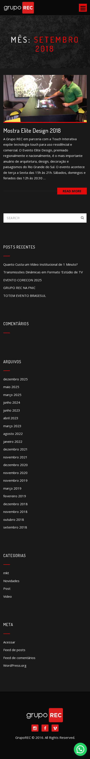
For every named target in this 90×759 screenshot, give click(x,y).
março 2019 (12, 488)
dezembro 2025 (15, 379)
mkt (6, 573)
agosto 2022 (13, 433)
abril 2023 (10, 418)
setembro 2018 (15, 527)
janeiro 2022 (12, 441)
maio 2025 (11, 387)
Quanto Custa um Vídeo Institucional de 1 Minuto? (40, 264)
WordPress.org (14, 665)
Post (6, 588)
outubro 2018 (13, 519)
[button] (80, 749)
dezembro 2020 (15, 465)
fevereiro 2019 (14, 496)
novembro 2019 (15, 480)
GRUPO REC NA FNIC (19, 287)
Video (7, 596)
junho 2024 (11, 402)
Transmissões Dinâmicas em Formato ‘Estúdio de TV (43, 272)
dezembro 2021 (15, 449)
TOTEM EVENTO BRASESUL (24, 295)
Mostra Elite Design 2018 (32, 130)
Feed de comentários (19, 658)
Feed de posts (14, 650)
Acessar (9, 642)
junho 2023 (11, 410)
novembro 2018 (15, 511)
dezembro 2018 (15, 504)
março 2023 (12, 426)
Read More (72, 191)
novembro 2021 (15, 457)
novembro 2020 (15, 472)
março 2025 (12, 394)
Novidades (11, 581)
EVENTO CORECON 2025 (22, 280)
